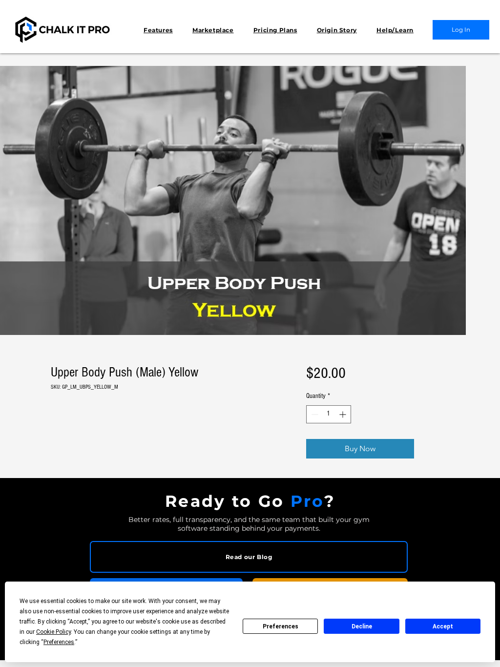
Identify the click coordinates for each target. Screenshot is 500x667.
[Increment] (343, 414)
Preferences (280, 626)
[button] (158, 30)
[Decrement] (314, 414)
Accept (443, 626)
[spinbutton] (328, 414)
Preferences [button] (58, 642)
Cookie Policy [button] (53, 631)
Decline (362, 626)
